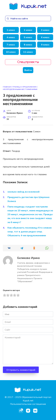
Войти (28, 70)
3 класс (45, 30)
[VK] (35, 411)
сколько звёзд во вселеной (23, 191)
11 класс (28, 51)
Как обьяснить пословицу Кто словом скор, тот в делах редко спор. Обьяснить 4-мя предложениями (29, 231)
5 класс (28, 37)
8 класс (28, 44)
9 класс (45, 44)
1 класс (11, 30)
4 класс (11, 37)
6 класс (45, 37)
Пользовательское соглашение (28, 404)
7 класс (11, 44)
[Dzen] (28, 411)
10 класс (11, 51)
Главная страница (12, 87)
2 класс (28, 30)
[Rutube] (21, 411)
